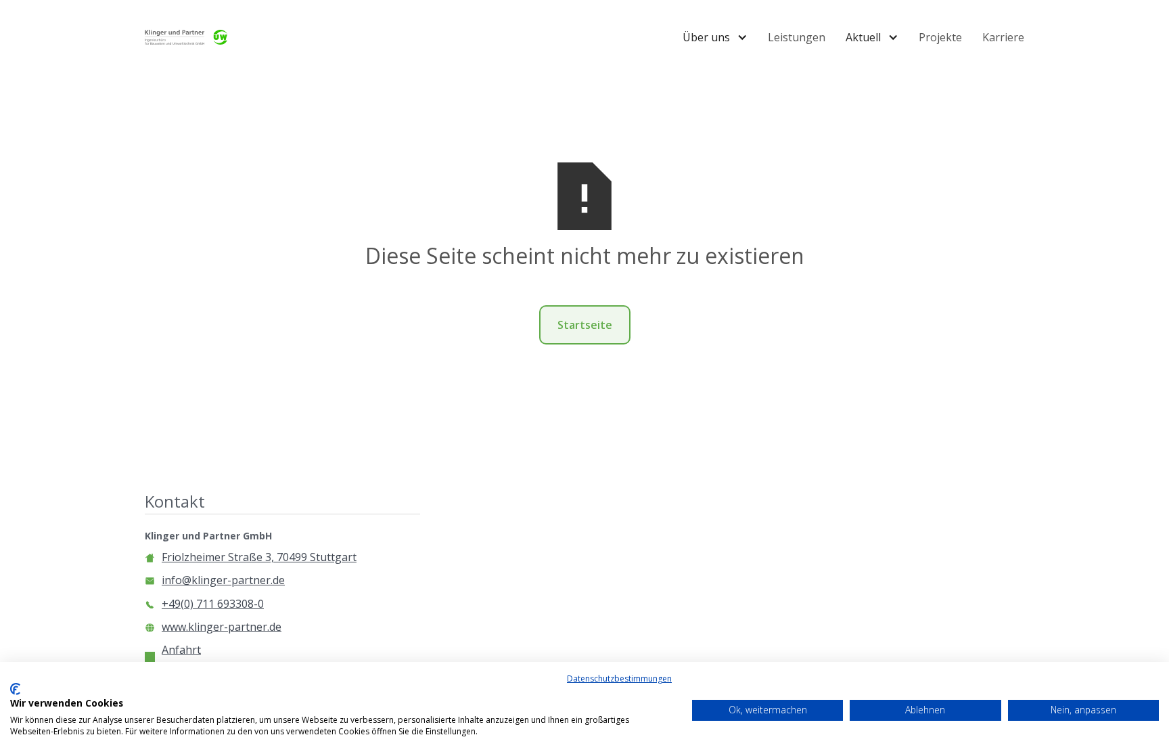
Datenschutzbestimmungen (619, 678)
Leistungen (796, 37)
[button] (715, 37)
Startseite (584, 324)
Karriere (1003, 37)
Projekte (940, 37)
